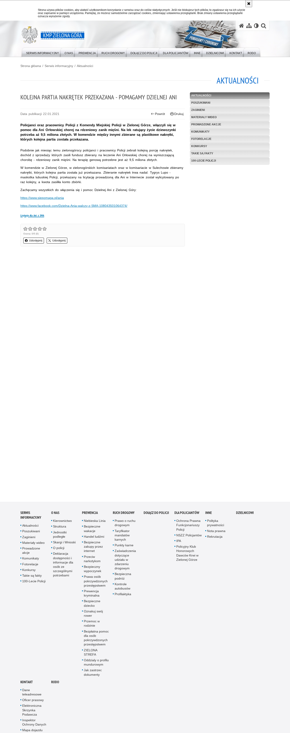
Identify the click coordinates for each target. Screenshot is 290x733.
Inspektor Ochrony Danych (34, 724)
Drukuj (179, 114)
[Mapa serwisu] (249, 26)
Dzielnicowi (245, 514)
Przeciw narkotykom (92, 561)
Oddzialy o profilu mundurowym (96, 664)
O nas (55, 514)
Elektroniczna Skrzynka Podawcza (31, 712)
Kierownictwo (62, 522)
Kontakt (26, 683)
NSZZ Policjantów (189, 537)
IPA (178, 542)
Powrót (160, 114)
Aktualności (85, 66)
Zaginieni (198, 110)
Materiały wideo (204, 117)
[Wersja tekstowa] (256, 26)
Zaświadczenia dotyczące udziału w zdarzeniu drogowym (125, 561)
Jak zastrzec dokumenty (93, 674)
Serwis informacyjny (59, 66)
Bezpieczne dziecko (92, 605)
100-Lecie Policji (203, 160)
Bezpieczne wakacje (92, 531)
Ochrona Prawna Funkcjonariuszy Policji (188, 527)
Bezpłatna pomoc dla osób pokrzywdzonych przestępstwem (96, 639)
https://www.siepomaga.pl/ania (42, 198)
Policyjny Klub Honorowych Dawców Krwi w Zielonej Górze (187, 555)
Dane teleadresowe (31, 694)
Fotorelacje (201, 139)
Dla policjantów (186, 514)
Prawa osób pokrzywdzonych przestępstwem (96, 583)
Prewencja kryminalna (91, 595)
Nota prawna (216, 533)
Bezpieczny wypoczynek (92, 571)
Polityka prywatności (215, 525)
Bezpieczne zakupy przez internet (93, 548)
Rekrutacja (214, 538)
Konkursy (199, 146)
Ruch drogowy (124, 514)
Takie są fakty (202, 153)
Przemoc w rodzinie (92, 625)
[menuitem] (42, 52)
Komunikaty (200, 131)
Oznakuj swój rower (93, 615)
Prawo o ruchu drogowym (125, 525)
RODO (55, 683)
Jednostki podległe (60, 536)
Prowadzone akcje (206, 124)
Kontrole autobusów (122, 588)
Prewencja (90, 514)
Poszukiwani (200, 102)
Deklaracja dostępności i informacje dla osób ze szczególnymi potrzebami (63, 566)
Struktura (59, 528)
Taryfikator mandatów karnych (122, 537)
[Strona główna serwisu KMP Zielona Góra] (241, 26)
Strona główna (30, 66)
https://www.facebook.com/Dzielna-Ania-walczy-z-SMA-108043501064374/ (73, 206)
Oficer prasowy (33, 702)
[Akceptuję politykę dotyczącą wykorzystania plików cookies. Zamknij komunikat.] (248, 3)
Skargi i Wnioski (64, 544)
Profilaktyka (123, 596)
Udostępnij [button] (35, 240)
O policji (58, 550)
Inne (208, 514)
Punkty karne (124, 547)
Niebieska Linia (95, 522)
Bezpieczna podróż (123, 578)
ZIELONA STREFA (90, 654)
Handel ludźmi (94, 538)
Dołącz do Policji (156, 514)
